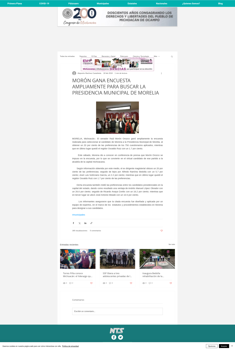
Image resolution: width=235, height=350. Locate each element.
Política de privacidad (70, 346)
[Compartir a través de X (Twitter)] (79, 223)
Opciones (211, 346)
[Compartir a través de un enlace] (91, 223)
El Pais (94, 56)
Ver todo (172, 244)
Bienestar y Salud (108, 56)
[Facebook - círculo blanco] (113, 337)
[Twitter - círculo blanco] (120, 337)
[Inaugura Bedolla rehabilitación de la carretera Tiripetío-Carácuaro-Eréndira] (157, 259)
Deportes (83, 56)
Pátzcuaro (124, 56)
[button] (172, 56)
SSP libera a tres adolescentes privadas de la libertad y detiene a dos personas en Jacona (117, 275)
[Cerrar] (232, 346)
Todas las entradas (67, 56)
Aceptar (224, 346)
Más (155, 56)
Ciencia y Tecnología (141, 56)
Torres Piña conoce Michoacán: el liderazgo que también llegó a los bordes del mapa (77, 275)
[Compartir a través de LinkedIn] (85, 223)
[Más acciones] (161, 73)
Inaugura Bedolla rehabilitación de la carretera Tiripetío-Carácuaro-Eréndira (152, 275)
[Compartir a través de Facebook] (73, 223)
